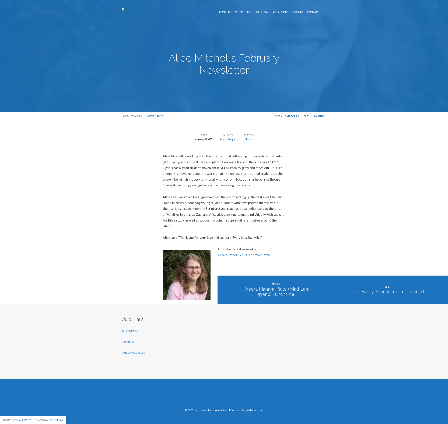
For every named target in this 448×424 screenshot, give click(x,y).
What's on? (138, 116)
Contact (313, 12)
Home (125, 116)
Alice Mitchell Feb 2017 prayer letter (244, 255)
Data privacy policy (133, 352)
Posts (278, 116)
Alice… (160, 116)
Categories (292, 116)
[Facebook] (207, 395)
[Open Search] (325, 12)
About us (225, 12)
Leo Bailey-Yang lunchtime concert (388, 291)
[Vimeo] (224, 395)
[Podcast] (240, 395)
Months (319, 116)
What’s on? (280, 12)
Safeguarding (130, 330)
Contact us (128, 341)
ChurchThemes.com (252, 410)
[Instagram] (232, 395)
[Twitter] (216, 395)
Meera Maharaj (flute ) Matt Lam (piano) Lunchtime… (277, 291)
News (151, 116)
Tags (306, 116)
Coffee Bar (261, 12)
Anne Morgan (228, 139)
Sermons (297, 12)
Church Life (243, 12)
